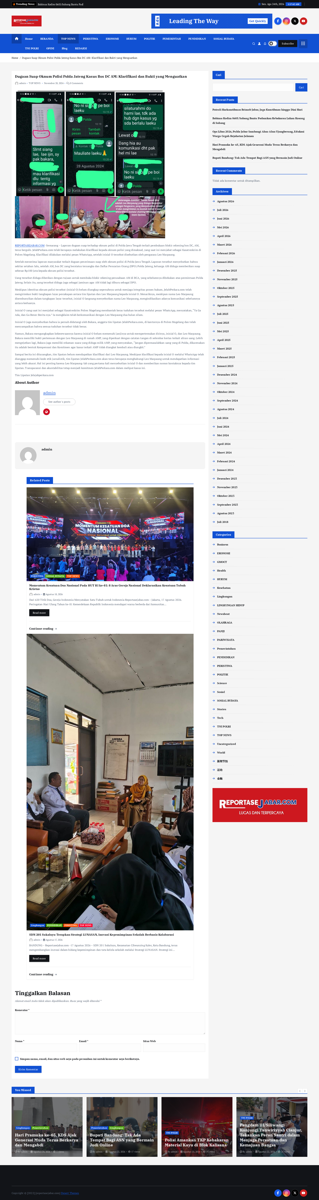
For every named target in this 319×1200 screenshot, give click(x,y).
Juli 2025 (222, 314)
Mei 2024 (223, 435)
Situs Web (149, 1041)
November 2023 (227, 487)
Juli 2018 (222, 522)
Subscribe (288, 43)
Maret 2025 (224, 348)
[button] (300, 1090)
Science (222, 683)
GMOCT (222, 562)
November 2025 (227, 279)
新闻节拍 (222, 761)
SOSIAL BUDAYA (223, 39)
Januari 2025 (225, 366)
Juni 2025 (223, 322)
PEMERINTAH (172, 39)
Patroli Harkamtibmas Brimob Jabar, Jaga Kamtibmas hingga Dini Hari (258, 109)
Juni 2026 (223, 218)
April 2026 (224, 236)
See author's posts (59, 401)
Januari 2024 (225, 470)
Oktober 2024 (225, 392)
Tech (220, 718)
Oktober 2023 (225, 496)
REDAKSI (81, 48)
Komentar (22, 1010)
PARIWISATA (226, 640)
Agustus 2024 (225, 409)
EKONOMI (112, 39)
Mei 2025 (223, 331)
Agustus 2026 (225, 201)
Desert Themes (70, 1193)
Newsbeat (223, 614)
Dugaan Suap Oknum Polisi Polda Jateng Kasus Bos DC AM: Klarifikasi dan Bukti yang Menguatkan (79, 57)
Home (29, 39)
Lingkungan (37, 925)
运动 (219, 770)
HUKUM (131, 39)
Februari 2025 (226, 357)
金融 (219, 778)
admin (22, 83)
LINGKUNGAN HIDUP (231, 605)
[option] (47, 1127)
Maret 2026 (224, 244)
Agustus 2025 (225, 305)
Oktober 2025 (225, 288)
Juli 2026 (222, 210)
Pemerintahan (226, 648)
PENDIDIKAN (197, 39)
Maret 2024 (224, 452)
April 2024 (224, 444)
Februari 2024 (226, 461)
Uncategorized (226, 744)
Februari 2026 (226, 253)
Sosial (221, 692)
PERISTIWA (90, 39)
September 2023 (227, 504)
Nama (19, 1041)
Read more (39, 613)
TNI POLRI (32, 48)
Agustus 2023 (225, 513)
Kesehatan (223, 588)
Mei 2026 (223, 227)
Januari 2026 (225, 262)
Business (222, 544)
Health (221, 570)
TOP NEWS (68, 39)
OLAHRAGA (224, 622)
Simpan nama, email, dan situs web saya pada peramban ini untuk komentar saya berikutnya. (80, 1059)
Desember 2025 (227, 270)
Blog (65, 48)
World (221, 752)
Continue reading (41, 628)
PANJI (221, 631)
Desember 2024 (227, 374)
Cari (218, 75)
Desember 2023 (227, 478)
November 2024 (227, 383)
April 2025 (224, 340)
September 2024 (227, 400)
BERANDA (46, 39)
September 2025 (227, 296)
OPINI (50, 48)
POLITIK (149, 39)
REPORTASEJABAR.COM (30, 245)
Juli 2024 (222, 418)
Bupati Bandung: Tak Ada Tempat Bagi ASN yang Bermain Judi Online (257, 158)
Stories (221, 709)
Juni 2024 (223, 426)
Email (83, 1041)
